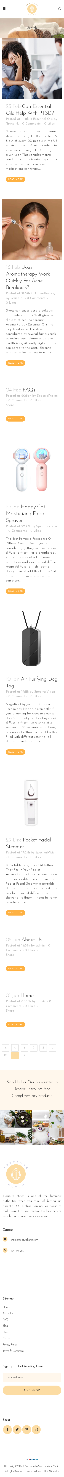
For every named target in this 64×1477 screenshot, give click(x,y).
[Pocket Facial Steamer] (32, 802)
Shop (5, 1332)
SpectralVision (47, 396)
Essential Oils (43, 119)
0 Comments (31, 123)
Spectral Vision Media (48, 1466)
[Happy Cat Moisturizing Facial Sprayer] (32, 469)
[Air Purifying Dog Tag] (32, 641)
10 (5, 1055)
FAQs (29, 390)
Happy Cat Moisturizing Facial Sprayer (26, 513)
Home (27, 996)
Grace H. (12, 123)
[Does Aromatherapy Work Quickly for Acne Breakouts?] (32, 229)
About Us (32, 940)
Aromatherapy (44, 293)
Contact (7, 1338)
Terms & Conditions (13, 1351)
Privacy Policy (10, 1344)
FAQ (5, 1319)
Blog (5, 1326)
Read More (15, 179)
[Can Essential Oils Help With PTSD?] (32, 68)
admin (40, 945)
